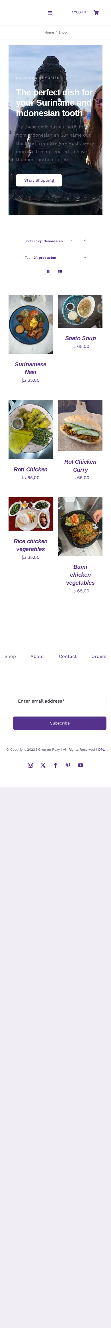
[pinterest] (68, 765)
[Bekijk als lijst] (60, 271)
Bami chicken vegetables (80, 575)
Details (22, 331)
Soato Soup (80, 338)
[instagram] (30, 765)
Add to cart (31, 319)
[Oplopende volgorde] (85, 241)
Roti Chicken (31, 469)
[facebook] (55, 765)
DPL (101, 750)
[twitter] (43, 765)
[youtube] (80, 765)
